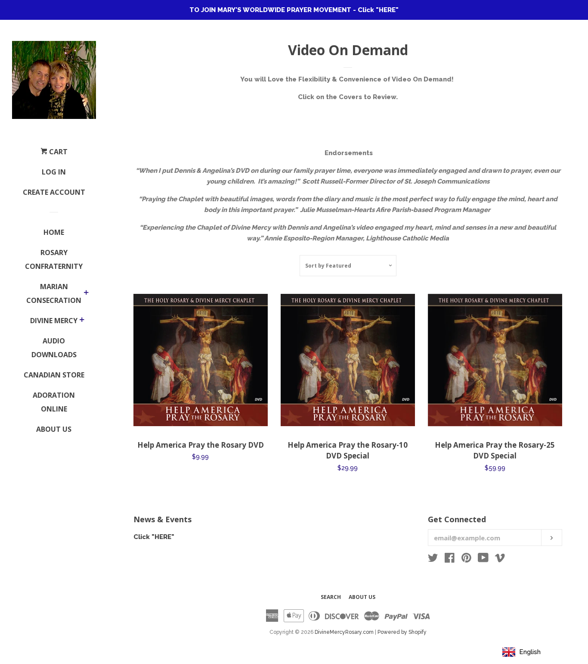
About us (362, 597)
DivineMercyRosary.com (344, 632)
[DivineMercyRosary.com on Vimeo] (500, 560)
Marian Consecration (53, 293)
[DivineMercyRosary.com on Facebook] (449, 560)
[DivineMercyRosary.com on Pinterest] (466, 560)
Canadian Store (54, 375)
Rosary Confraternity (54, 259)
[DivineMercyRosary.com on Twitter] (433, 560)
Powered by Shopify (402, 632)
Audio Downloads (54, 347)
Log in (54, 172)
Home (53, 232)
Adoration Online (54, 402)
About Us (53, 429)
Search (331, 597)
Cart (57, 151)
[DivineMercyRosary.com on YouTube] (483, 560)
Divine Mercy (53, 320)
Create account (54, 192)
